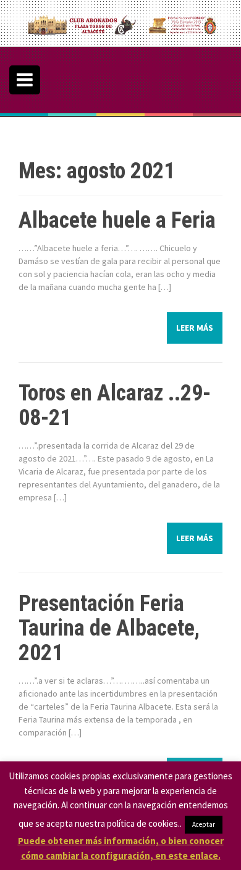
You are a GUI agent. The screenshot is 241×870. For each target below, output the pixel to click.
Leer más (194, 327)
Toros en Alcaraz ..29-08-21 (115, 405)
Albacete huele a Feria (117, 220)
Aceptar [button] (203, 824)
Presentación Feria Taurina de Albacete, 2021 (109, 627)
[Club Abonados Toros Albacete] (120, 22)
